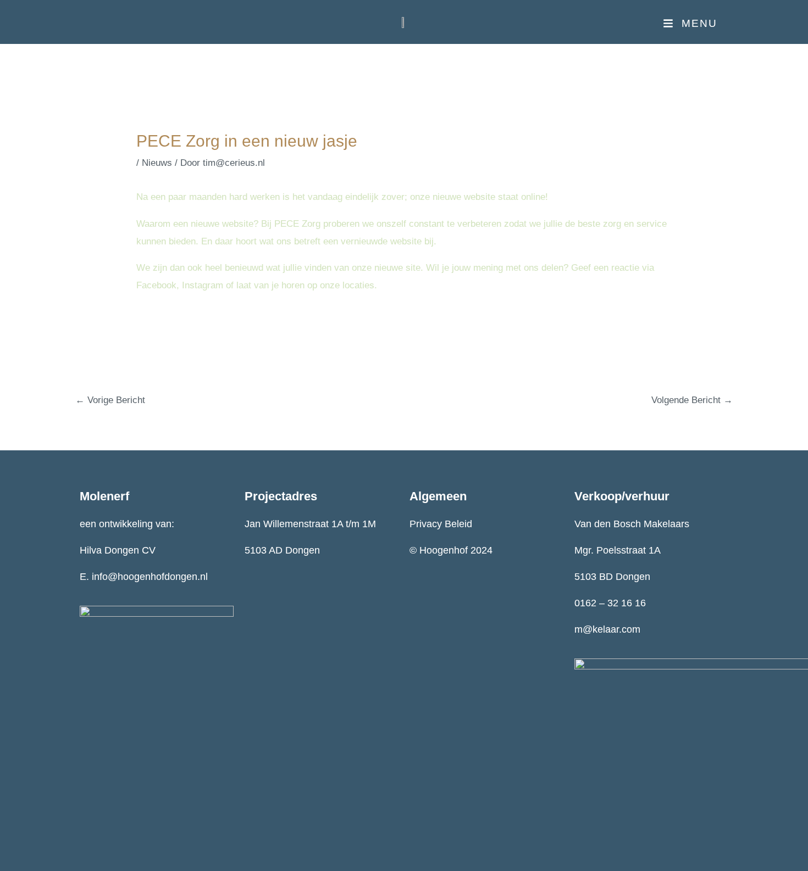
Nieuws (157, 163)
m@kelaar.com (607, 629)
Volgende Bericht (692, 400)
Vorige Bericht (110, 400)
